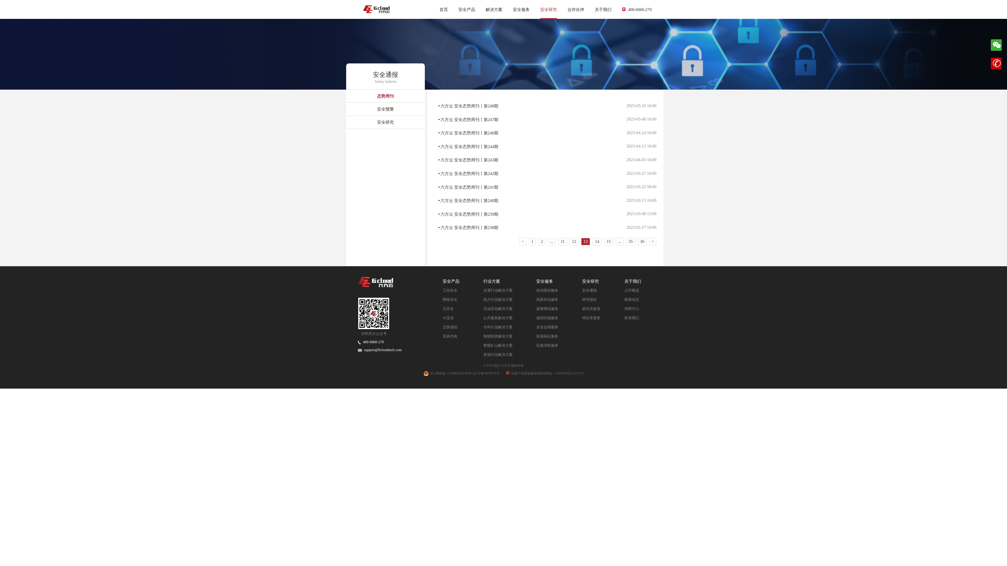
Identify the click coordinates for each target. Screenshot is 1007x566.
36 (642, 241)
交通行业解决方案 (498, 290)
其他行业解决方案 (498, 355)
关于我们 (603, 9)
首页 (444, 9)
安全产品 (466, 9)
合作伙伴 (575, 9)
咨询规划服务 (547, 290)
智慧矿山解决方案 (498, 345)
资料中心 (631, 309)
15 (609, 241)
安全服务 (521, 9)
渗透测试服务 (547, 309)
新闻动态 (631, 300)
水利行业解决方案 (498, 327)
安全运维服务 (547, 327)
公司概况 (631, 290)
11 (563, 241)
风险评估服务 (547, 300)
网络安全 (450, 300)
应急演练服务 (547, 345)
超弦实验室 (591, 309)
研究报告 (589, 300)
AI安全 (448, 318)
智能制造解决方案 (498, 336)
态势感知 (450, 327)
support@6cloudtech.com (382, 350)
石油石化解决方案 (498, 309)
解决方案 (494, 9)
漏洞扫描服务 (547, 318)
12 (574, 241)
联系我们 (631, 318)
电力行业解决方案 (498, 300)
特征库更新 (591, 318)
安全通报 (589, 290)
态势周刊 (385, 96)
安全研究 (548, 9)
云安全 (448, 309)
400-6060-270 (639, 9)
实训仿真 (450, 336)
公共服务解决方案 (498, 318)
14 (597, 241)
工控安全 (450, 290)
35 (631, 241)
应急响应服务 (547, 336)
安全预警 (385, 109)
